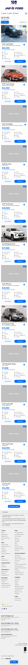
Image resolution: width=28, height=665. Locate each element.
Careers (16, 583)
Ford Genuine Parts (19, 566)
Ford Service (17, 555)
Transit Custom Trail (5, 546)
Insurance (17, 550)
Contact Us (20, 61)
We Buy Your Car (18, 591)
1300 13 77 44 (7, 625)
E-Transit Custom (5, 587)
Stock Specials (18, 536)
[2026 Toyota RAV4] (14, 33)
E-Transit (3, 581)
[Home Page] (14, 2)
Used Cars (17, 541)
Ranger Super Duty (5, 538)
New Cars (17, 538)
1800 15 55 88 (7, 618)
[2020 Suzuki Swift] (14, 393)
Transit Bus (3, 551)
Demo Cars (17, 539)
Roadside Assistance (19, 572)
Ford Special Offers (19, 532)
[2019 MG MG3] (14, 473)
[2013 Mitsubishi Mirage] (14, 353)
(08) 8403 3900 (7, 631)
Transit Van (3, 550)
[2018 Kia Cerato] (14, 153)
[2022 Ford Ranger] (14, 113)
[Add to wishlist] (24, 45)
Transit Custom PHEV (6, 585)
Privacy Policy (18, 598)
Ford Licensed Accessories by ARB (20, 568)
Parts (16, 562)
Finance (16, 545)
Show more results (14, 506)
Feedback (17, 593)
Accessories (17, 571)
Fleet (16, 543)
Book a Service (18, 557)
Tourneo (3, 548)
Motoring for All (18, 590)
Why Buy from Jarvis (19, 586)
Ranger (2, 532)
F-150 (2, 539)
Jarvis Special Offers (19, 534)
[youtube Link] (4, 609)
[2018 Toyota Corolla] (14, 73)
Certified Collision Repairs (20, 564)
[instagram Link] (6, 609)
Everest (3, 558)
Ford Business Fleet (19, 548)
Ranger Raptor (4, 534)
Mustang (3, 573)
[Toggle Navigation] (26, 13)
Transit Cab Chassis (5, 553)
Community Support (19, 588)
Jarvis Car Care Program (20, 559)
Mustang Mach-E (5, 560)
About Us (17, 581)
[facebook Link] (2, 609)
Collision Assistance (19, 574)
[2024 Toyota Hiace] (14, 433)
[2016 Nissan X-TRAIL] (14, 313)
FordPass (17, 584)
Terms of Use (18, 600)
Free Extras (17, 560)
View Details (8, 61)
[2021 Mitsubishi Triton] (14, 233)
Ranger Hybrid (4, 536)
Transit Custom (4, 544)
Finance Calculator (19, 547)
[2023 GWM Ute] (14, 273)
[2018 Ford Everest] (14, 193)
